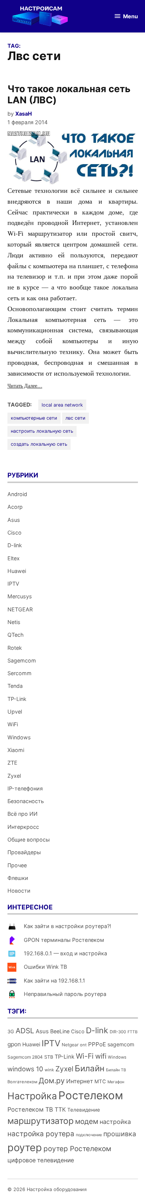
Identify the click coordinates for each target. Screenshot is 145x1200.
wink (49, 1069)
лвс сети (75, 418)
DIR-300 (118, 1031)
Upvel (14, 711)
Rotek (14, 648)
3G (10, 1031)
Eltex (13, 558)
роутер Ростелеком (77, 1148)
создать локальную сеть (39, 444)
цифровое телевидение (40, 1160)
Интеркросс (23, 827)
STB (48, 1057)
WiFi (12, 724)
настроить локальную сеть (42, 431)
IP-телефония (25, 788)
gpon (14, 1044)
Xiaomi (15, 750)
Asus (13, 520)
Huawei (16, 571)
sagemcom (120, 1044)
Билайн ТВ (116, 1070)
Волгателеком (22, 1081)
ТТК (60, 1109)
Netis (13, 622)
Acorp (15, 507)
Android (17, 494)
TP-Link (16, 699)
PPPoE (97, 1044)
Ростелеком (90, 1095)
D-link (14, 545)
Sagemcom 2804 (25, 1057)
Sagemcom (21, 660)
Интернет (79, 1081)
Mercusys (19, 596)
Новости (18, 890)
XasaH (23, 113)
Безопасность (25, 801)
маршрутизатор (40, 1121)
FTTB (133, 1032)
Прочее (17, 865)
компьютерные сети (34, 418)
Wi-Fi (85, 1056)
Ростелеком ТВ (30, 1109)
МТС (100, 1081)
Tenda (15, 686)
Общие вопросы (28, 839)
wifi (100, 1056)
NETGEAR (20, 609)
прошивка (119, 1134)
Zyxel (14, 776)
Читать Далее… (24, 385)
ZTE (12, 762)
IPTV (13, 583)
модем (86, 1121)
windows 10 (25, 1069)
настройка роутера (40, 1133)
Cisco (14, 532)
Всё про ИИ (22, 814)
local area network (62, 405)
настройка (115, 1121)
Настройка (32, 1096)
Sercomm (19, 673)
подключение (89, 1134)
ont (83, 1044)
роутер (24, 1147)
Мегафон (115, 1082)
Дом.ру (52, 1080)
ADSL (25, 1030)
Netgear (70, 1044)
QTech (15, 635)
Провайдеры (24, 852)
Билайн (89, 1068)
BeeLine (60, 1031)
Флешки (17, 878)
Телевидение (83, 1110)
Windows (19, 737)
